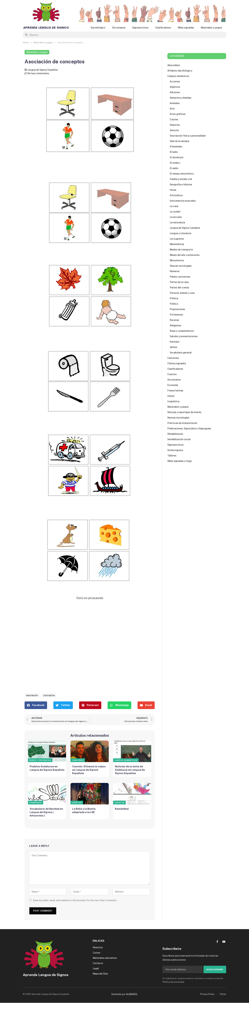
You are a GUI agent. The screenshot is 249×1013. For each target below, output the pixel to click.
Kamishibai (122, 808)
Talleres (171, 455)
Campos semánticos (126, 760)
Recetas (174, 320)
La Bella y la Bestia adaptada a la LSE (84, 810)
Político (174, 303)
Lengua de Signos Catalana (185, 228)
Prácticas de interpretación (182, 423)
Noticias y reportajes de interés (184, 412)
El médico (175, 162)
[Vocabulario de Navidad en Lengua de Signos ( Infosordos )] (47, 793)
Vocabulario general (181, 352)
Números (175, 271)
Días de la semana (179, 141)
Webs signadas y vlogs (179, 461)
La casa (174, 206)
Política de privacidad (173, 982)
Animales (175, 103)
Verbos (173, 347)
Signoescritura (140, 27)
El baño (174, 152)
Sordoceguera (175, 450)
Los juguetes (177, 238)
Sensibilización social (179, 439)
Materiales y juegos (211, 27)
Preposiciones (177, 309)
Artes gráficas (177, 114)
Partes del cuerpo (179, 287)
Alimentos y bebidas (180, 97)
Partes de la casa (179, 282)
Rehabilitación (175, 434)
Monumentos (177, 260)
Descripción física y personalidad (187, 135)
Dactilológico (98, 27)
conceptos (49, 695)
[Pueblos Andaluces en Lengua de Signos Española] (47, 751)
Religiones (175, 325)
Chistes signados (176, 363)
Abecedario (173, 65)
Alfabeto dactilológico (179, 70)
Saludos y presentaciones (184, 336)
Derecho (174, 130)
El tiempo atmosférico (182, 173)
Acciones (175, 81)
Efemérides (35, 803)
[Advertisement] (90, 650)
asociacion (32, 695)
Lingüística (173, 401)
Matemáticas (177, 244)
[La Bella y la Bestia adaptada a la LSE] (89, 793)
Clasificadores (163, 27)
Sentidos (174, 341)
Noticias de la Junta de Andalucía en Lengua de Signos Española (130, 770)
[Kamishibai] (132, 793)
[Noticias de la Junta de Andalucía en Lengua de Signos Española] (132, 751)
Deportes (175, 125)
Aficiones (175, 92)
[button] (36, 705)
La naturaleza (177, 222)
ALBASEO (131, 994)
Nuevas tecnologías (181, 265)
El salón (174, 168)
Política (174, 298)
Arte (172, 108)
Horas (173, 190)
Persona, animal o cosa (182, 293)
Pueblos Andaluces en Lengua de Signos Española (47, 768)
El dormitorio (176, 157)
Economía (172, 385)
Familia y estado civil (181, 179)
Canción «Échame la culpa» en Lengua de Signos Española (89, 770)
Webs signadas (186, 27)
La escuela (176, 217)
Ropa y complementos (182, 331)
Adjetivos (175, 87)
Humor (171, 396)
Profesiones (176, 314)
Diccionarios (119, 27)
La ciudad (175, 211)
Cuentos (77, 803)
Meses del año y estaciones (185, 255)
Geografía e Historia (181, 184)
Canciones (78, 760)
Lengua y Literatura (180, 233)
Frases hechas (175, 390)
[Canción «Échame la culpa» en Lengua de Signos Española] (89, 751)
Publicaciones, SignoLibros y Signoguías (189, 428)
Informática (176, 195)
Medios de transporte (181, 249)
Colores (174, 119)
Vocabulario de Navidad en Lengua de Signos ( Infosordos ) (46, 812)
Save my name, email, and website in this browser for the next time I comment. (75, 900)
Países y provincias (40, 760)
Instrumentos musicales (183, 200)
